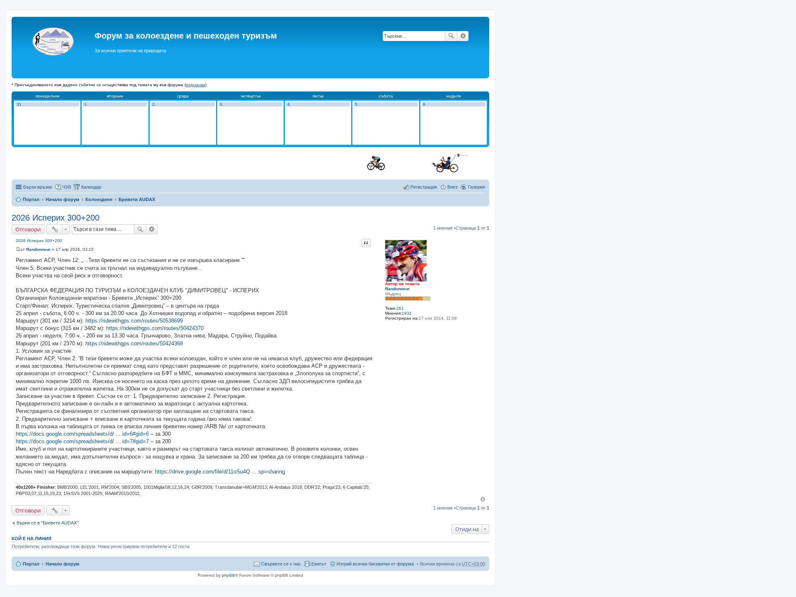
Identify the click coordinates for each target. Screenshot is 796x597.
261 (400, 308)
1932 (407, 313)
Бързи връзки (37, 186)
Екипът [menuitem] (318, 563)
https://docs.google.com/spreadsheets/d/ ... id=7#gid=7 (82, 441)
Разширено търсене (462, 36)
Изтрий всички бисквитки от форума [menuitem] (375, 563)
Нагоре (483, 499)
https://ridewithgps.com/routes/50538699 (134, 321)
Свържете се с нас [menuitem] (281, 563)
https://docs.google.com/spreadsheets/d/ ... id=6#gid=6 (82, 434)
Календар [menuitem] (91, 186)
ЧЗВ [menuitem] (66, 186)
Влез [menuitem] (452, 186)
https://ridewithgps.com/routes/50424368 (134, 343)
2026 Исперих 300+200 (56, 217)
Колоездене (98, 199)
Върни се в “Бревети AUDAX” (47, 522)
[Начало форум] (54, 47)
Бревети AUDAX (137, 199)
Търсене (451, 36)
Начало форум (62, 199)
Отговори (28, 229)
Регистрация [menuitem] (423, 186)
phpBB (228, 575)
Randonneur (397, 288)
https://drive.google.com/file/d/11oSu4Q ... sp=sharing (220, 471)
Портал (31, 199)
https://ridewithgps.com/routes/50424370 (155, 328)
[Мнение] (18, 249)
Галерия (476, 186)
